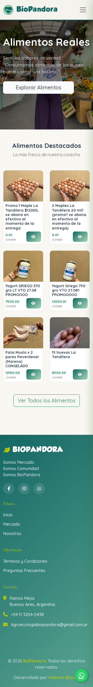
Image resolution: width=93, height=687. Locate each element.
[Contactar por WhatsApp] (81, 675)
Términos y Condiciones (25, 561)
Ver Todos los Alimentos (46, 400)
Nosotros (12, 533)
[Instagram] (24, 488)
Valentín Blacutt (63, 677)
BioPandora (38, 450)
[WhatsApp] (39, 488)
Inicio (8, 514)
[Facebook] (8, 488)
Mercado (11, 524)
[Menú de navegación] (83, 10)
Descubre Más (33, 96)
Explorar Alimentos (38, 87)
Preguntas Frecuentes (24, 570)
